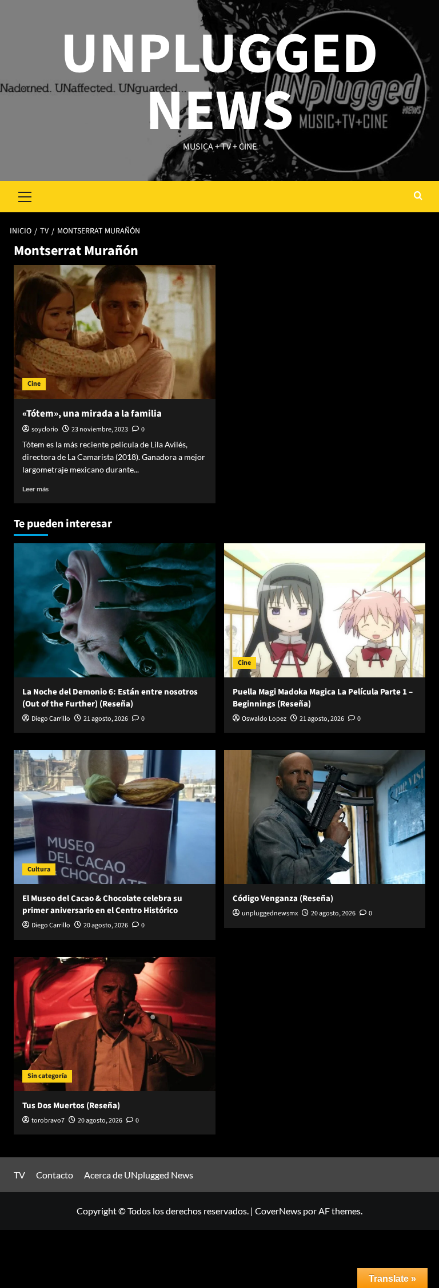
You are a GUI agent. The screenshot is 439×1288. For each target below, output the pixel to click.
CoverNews (278, 1210)
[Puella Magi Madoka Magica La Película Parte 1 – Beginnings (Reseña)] (325, 610)
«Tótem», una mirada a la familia (92, 414)
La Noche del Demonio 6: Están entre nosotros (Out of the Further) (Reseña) (110, 698)
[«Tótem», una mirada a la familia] (114, 332)
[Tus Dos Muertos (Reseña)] (114, 1024)
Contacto (54, 1174)
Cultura (38, 869)
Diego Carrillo (50, 719)
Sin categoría (47, 1076)
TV (19, 1174)
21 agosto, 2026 (105, 719)
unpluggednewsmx (270, 913)
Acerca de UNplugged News (138, 1174)
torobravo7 (48, 1120)
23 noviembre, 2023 (99, 429)
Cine (34, 384)
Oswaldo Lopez (264, 719)
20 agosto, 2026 (105, 925)
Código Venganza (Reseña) (283, 899)
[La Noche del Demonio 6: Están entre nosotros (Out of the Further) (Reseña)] (114, 610)
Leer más (35, 488)
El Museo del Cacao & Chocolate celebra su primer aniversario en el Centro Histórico (102, 904)
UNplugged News (219, 83)
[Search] (418, 197)
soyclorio (44, 429)
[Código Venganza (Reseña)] (325, 817)
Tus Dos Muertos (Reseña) (71, 1106)
